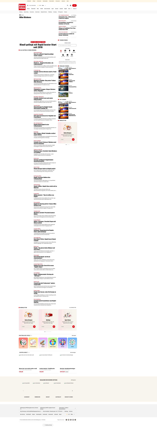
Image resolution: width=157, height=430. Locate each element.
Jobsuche (63, 1)
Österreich (33, 8)
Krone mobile (51, 1)
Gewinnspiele (45, 1)
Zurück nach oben (48, 425)
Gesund (56, 8)
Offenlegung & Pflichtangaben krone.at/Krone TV (29, 408)
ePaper (34, 1)
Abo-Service (22, 414)
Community (39, 1)
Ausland (61, 8)
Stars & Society (47, 8)
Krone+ (28, 8)
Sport (53, 8)
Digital (65, 8)
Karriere (70, 411)
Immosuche (58, 1)
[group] (74, 336)
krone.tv (74, 8)
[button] (71, 8)
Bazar (68, 1)
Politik (41, 8)
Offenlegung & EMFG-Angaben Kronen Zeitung (47, 408)
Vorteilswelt (29, 1)
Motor (69, 8)
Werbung (66, 411)
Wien (38, 8)
